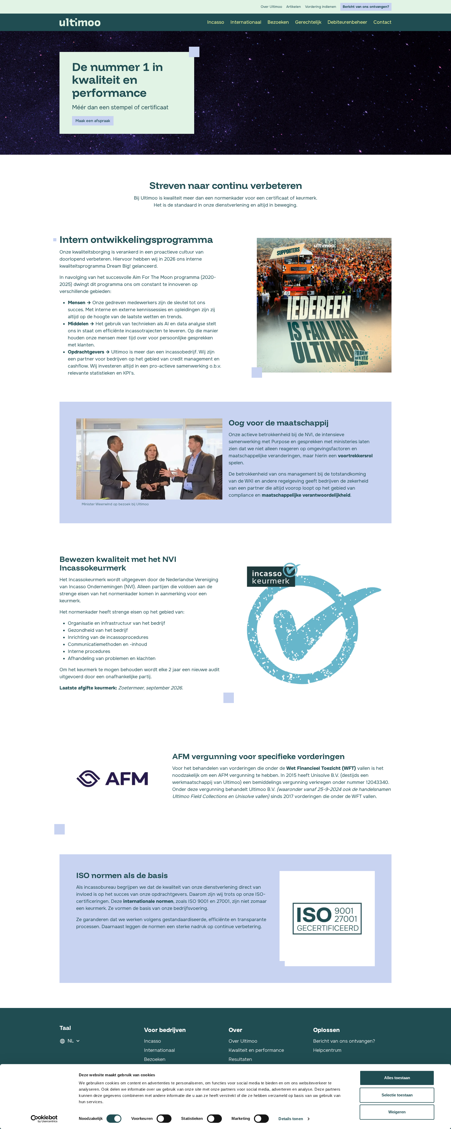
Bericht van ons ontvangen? (366, 6)
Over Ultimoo (271, 6)
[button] (99, 1040)
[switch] (164, 1118)
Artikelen (293, 6)
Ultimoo (80, 22)
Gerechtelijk (308, 22)
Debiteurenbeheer (347, 22)
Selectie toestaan (397, 1095)
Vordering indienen (320, 6)
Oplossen (326, 1030)
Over (235, 1030)
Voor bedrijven (165, 1030)
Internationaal (245, 22)
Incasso (152, 1041)
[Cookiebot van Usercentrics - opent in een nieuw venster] (44, 1119)
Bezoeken (278, 22)
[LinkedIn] (316, 1063)
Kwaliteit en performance (256, 1050)
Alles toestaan (397, 1078)
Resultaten (240, 1059)
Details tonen (290, 1118)
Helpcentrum (327, 1050)
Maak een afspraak (92, 120)
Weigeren (397, 1112)
